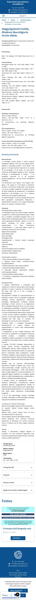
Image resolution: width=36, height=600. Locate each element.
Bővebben (16, 538)
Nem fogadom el (16, 590)
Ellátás (13, 20)
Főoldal (4, 20)
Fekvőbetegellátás (25, 20)
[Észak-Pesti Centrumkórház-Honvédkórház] (18, 555)
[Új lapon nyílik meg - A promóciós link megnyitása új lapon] (10, 595)
